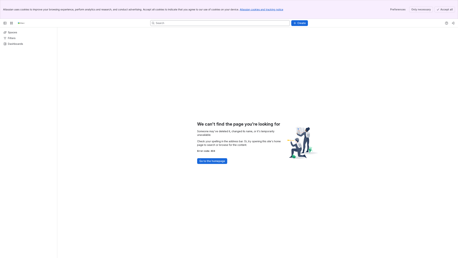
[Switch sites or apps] (11, 23)
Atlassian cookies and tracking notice (261, 9)
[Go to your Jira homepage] (21, 23)
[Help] (446, 23)
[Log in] (453, 23)
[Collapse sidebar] (5, 23)
